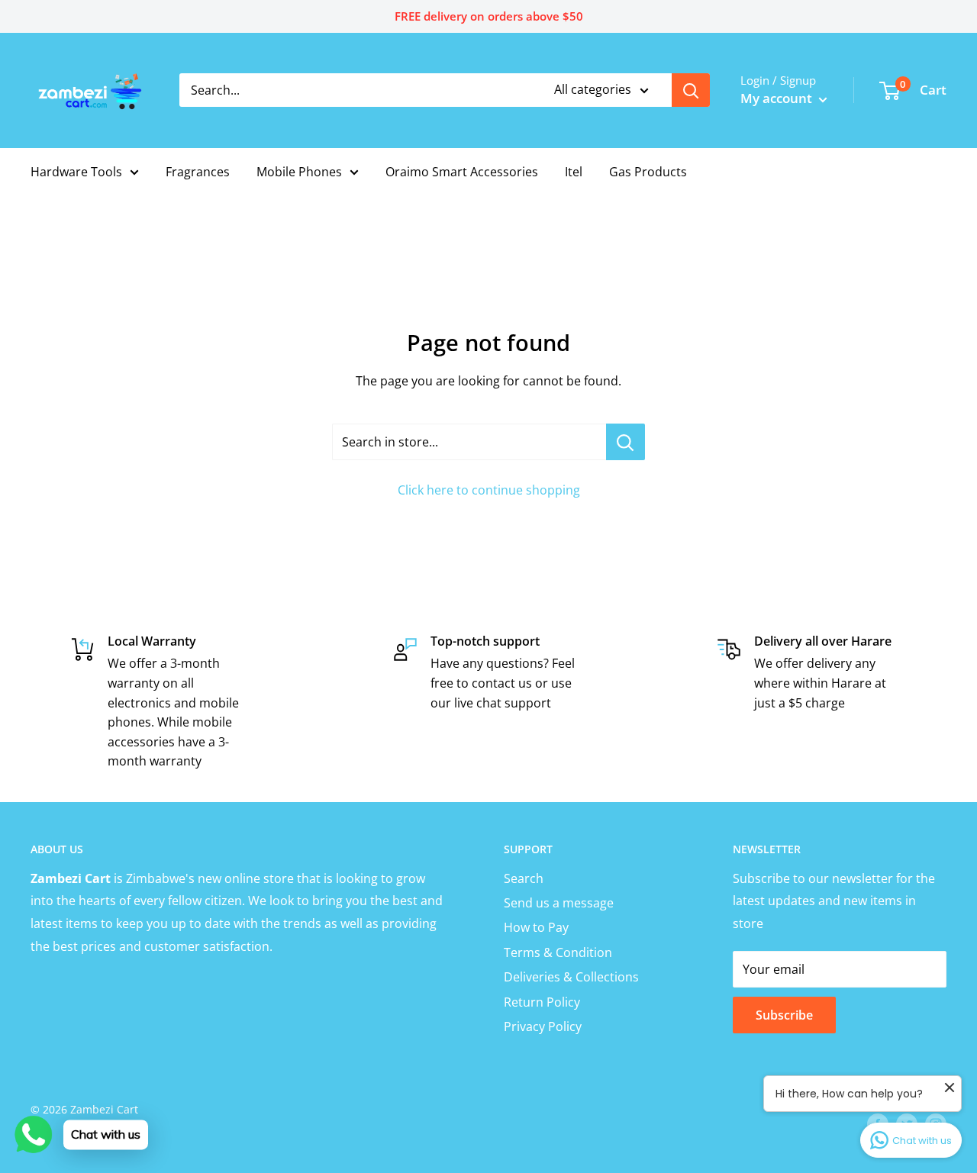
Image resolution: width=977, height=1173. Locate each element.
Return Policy (542, 1002)
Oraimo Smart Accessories (461, 171)
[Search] (691, 90)
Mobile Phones (299, 171)
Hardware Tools (76, 171)
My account (777, 98)
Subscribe (784, 1015)
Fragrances (198, 171)
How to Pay (536, 927)
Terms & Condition (558, 952)
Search (523, 878)
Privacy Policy (543, 1026)
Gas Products (648, 171)
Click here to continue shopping (489, 490)
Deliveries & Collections (571, 976)
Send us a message (559, 902)
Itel (573, 171)
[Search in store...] (625, 442)
